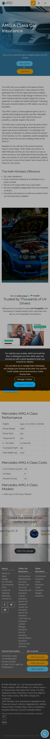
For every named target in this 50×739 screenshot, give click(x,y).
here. (29, 374)
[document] (25, 370)
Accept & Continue (24, 384)
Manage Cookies (24, 379)
